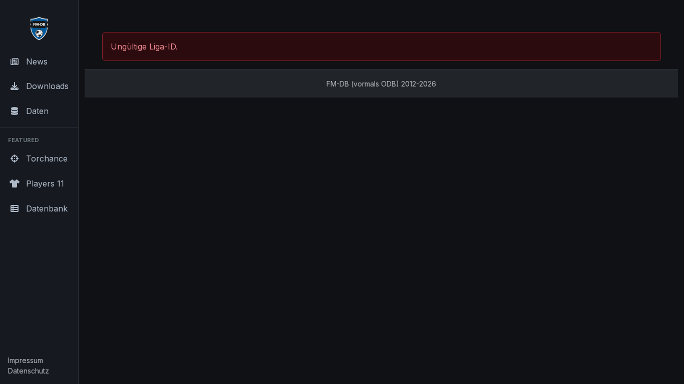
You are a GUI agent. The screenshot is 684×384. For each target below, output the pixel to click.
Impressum (25, 360)
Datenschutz (28, 370)
